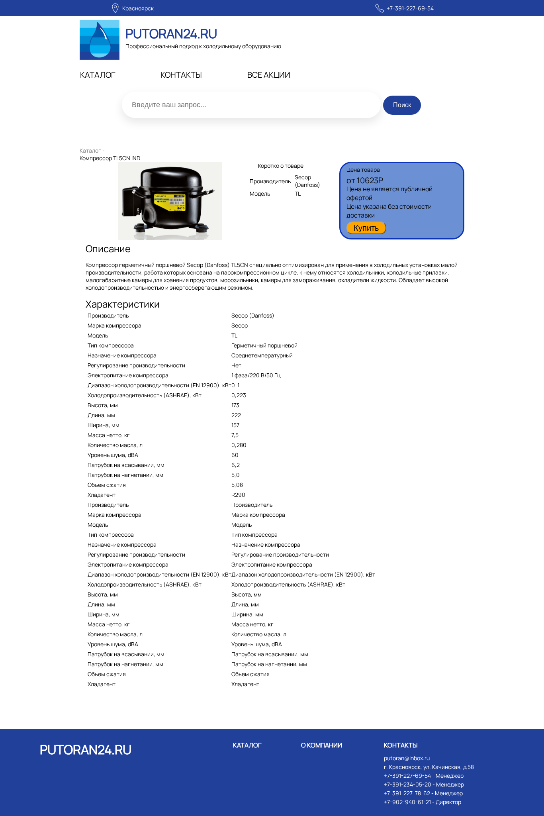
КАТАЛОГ (97, 74)
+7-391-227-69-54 (410, 8)
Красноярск (138, 8)
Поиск (402, 105)
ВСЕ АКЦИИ (268, 74)
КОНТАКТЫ (181, 74)
